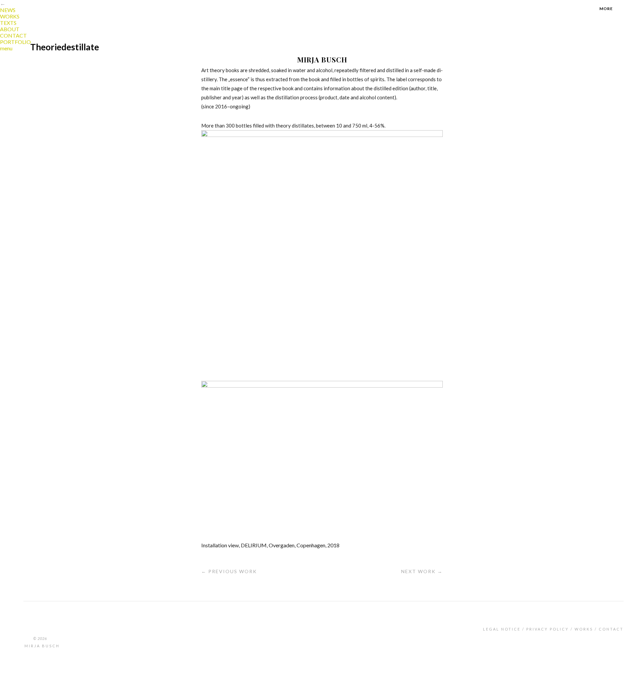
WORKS (9, 16)
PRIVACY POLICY (547, 629)
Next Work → (422, 571)
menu (6, 48)
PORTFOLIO (15, 42)
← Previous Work (229, 571)
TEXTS (8, 22)
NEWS (7, 10)
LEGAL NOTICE (502, 629)
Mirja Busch (42, 646)
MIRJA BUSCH (322, 59)
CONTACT (13, 35)
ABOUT (9, 29)
